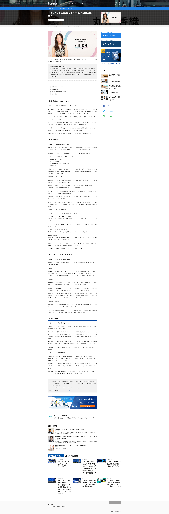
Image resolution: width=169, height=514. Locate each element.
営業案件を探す (109, 35)
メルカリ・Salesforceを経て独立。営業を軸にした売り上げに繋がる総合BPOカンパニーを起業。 (114, 464)
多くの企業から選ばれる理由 (58, 91)
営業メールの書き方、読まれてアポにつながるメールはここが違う (114, 76)
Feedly (111, 116)
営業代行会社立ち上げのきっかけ (59, 86)
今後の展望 (53, 94)
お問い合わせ (64, 506)
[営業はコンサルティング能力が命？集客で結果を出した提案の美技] (51, 431)
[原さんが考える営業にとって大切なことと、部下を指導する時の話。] (51, 448)
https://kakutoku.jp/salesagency (65, 390)
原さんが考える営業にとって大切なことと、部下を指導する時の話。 (71, 445)
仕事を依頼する (109, 44)
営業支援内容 (54, 89)
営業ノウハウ (69, 8)
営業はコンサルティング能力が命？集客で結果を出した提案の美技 (70, 429)
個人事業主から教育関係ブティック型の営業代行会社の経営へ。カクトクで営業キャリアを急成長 (114, 483)
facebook (110, 106)
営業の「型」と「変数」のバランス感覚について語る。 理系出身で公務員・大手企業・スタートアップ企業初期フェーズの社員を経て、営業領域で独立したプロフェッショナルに (64, 487)
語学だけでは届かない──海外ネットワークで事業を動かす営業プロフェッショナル (64, 464)
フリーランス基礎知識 (60, 8)
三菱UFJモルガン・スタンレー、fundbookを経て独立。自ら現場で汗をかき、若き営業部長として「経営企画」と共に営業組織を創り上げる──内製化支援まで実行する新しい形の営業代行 (89, 467)
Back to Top (114, 503)
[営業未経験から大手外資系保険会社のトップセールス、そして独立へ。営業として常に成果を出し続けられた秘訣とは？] (51, 439)
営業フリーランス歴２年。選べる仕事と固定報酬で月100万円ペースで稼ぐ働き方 (115, 87)
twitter (111, 111)
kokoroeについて (51, 506)
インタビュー (51, 8)
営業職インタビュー (59, 19)
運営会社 (58, 506)
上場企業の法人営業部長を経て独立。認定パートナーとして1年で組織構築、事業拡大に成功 (89, 483)
